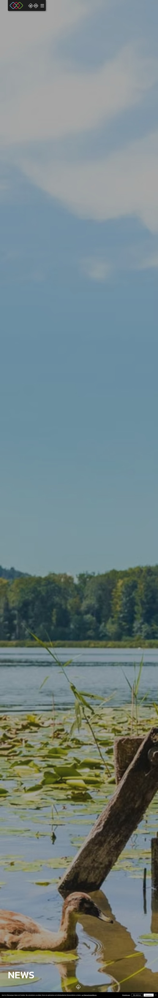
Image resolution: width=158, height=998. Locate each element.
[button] (30, 5)
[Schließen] (156, 995)
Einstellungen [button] (126, 995)
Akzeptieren (148, 995)
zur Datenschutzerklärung (89, 995)
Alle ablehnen (137, 995)
